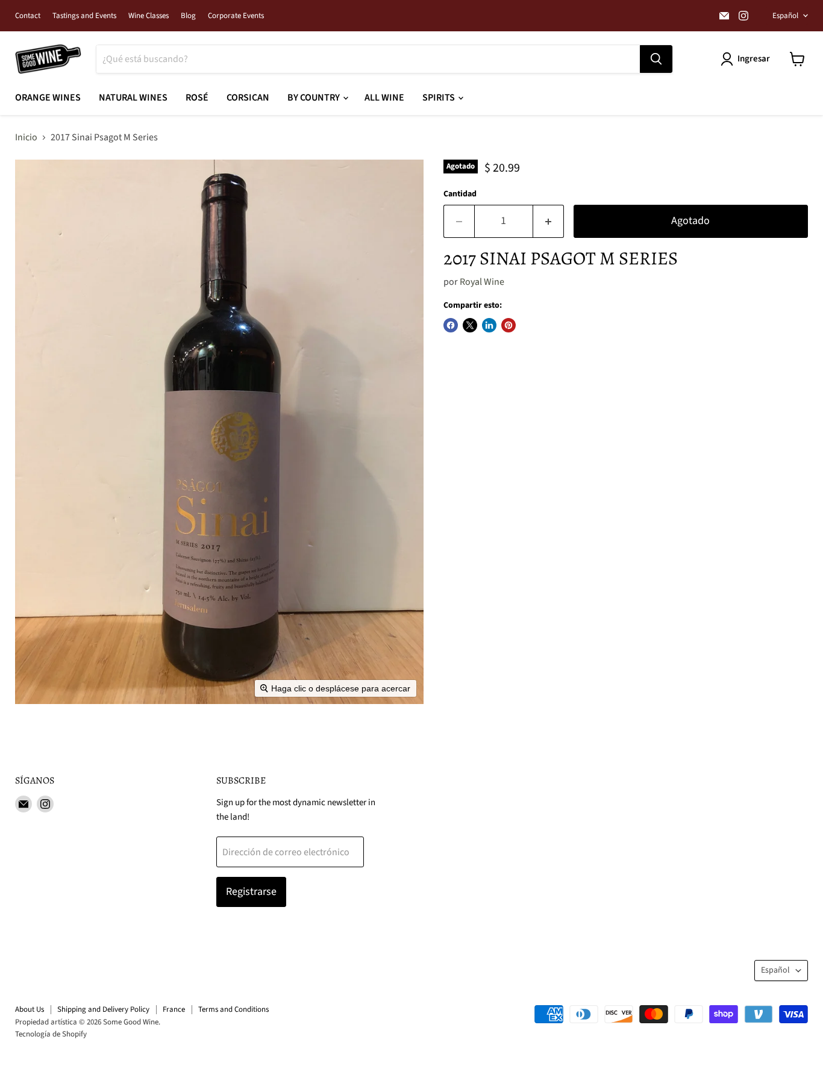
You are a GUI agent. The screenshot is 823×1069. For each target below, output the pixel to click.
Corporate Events (236, 15)
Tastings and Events (84, 15)
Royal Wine (482, 281)
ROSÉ (197, 97)
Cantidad (460, 194)
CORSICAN (248, 97)
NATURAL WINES (133, 97)
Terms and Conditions (233, 1009)
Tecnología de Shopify (51, 1034)
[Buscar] (656, 59)
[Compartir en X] (470, 325)
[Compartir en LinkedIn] (489, 325)
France (174, 1009)
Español (785, 15)
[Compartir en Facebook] (450, 325)
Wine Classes (148, 15)
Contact (27, 15)
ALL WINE (384, 97)
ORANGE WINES (48, 97)
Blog (188, 15)
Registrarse (251, 891)
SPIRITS (439, 97)
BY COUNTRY (314, 97)
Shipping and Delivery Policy (103, 1009)
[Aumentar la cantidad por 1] (548, 221)
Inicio (26, 137)
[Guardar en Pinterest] (508, 325)
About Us (29, 1009)
